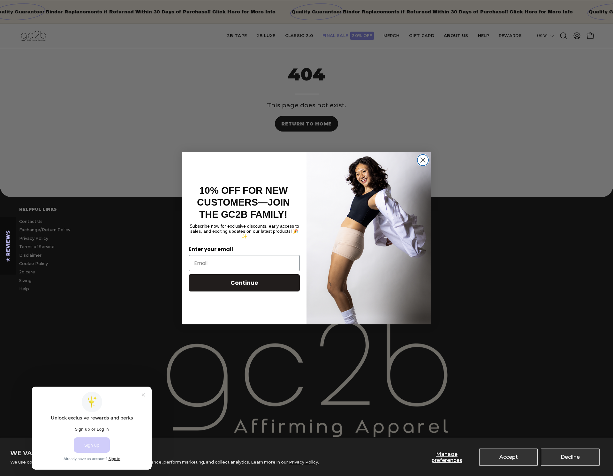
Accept (508, 457)
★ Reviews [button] (8, 245)
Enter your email (211, 249)
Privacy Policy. (304, 462)
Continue (244, 283)
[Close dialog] (422, 160)
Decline (570, 457)
